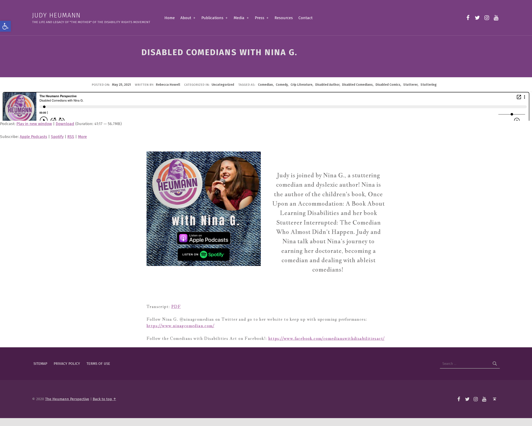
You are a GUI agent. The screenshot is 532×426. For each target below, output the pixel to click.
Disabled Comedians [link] (357, 85)
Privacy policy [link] (67, 363)
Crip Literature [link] (301, 85)
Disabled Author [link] (327, 85)
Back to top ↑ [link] (104, 399)
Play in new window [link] (34, 123)
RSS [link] (70, 136)
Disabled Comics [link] (388, 85)
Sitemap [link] (40, 363)
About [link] (185, 17)
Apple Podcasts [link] (33, 136)
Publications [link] (212, 17)
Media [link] (239, 17)
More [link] (82, 136)
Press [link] (259, 17)
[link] (5, 26)
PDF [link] (176, 306)
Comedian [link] (265, 85)
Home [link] (169, 17)
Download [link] (65, 123)
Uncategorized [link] (223, 85)
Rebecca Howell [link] (168, 85)
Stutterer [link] (410, 85)
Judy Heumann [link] (56, 15)
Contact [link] (305, 17)
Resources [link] (284, 17)
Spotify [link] (57, 136)
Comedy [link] (282, 85)
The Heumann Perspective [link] (67, 399)
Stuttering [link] (428, 85)
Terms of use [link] (98, 363)
